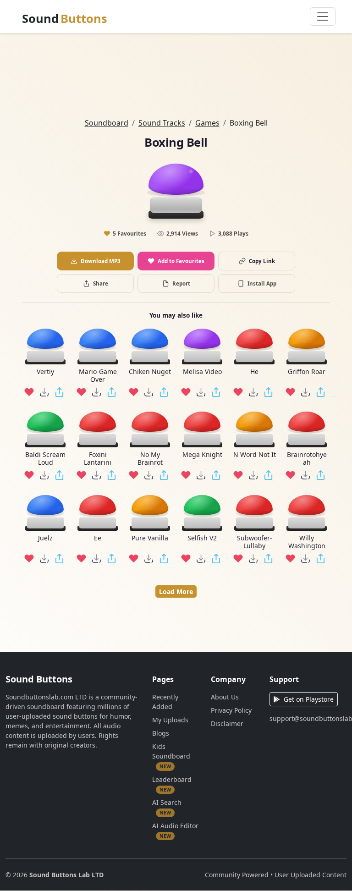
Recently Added (165, 702)
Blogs (160, 733)
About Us (225, 697)
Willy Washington (306, 542)
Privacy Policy (231, 710)
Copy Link (262, 261)
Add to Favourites (181, 261)
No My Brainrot (150, 459)
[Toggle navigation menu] (323, 16)
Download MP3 (101, 261)
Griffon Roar (306, 372)
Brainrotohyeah (307, 459)
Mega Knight (202, 455)
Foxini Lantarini (97, 459)
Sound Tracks (161, 123)
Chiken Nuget (150, 372)
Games (207, 123)
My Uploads (170, 719)
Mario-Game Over (98, 376)
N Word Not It (254, 455)
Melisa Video (202, 372)
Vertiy (45, 372)
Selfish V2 (202, 538)
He (254, 372)
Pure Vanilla (150, 538)
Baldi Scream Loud (45, 459)
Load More (176, 591)
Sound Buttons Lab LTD (66, 874)
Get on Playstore (309, 699)
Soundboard (106, 123)
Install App (262, 283)
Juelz (45, 538)
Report (181, 283)
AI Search (167, 807)
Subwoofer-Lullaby (254, 542)
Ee (97, 538)
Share (100, 283)
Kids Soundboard (171, 756)
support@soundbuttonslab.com (308, 718)
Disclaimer (227, 723)
